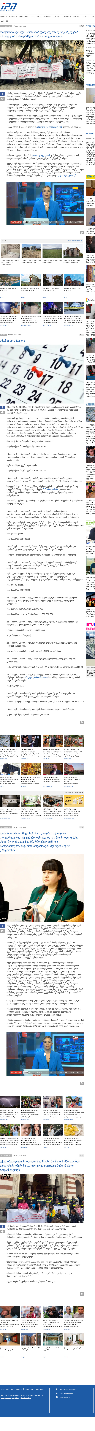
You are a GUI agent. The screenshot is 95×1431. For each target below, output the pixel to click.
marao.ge (3, 1147)
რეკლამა (39, 1389)
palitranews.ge (47, 786)
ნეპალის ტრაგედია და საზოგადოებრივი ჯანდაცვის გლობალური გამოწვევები (30, 1114)
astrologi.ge (46, 1329)
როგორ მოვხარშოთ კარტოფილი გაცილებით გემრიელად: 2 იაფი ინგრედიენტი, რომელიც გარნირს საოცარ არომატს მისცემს (73, 1143)
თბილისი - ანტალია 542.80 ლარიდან (9, 289)
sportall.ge (3, 1329)
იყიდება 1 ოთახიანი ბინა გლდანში (52, 1349)
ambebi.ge (3, 759)
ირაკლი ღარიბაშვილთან (49, 127)
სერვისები (29, 1389)
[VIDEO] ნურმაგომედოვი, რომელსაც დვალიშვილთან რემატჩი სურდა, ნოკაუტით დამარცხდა (9, 1324)
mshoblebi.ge (47, 1119)
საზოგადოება (36, 17)
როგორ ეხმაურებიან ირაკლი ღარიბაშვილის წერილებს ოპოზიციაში (51, 779)
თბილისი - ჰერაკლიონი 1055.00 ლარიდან (30, 289)
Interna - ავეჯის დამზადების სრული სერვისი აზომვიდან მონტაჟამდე (10, 811)
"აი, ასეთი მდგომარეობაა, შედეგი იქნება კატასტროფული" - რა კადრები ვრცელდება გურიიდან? (31, 320)
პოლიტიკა (13, 17)
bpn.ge (2, 786)
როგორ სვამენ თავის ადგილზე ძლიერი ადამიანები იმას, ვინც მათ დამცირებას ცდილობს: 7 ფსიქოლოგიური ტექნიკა (52, 1142)
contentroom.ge (5, 818)
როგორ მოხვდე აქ (75, 240)
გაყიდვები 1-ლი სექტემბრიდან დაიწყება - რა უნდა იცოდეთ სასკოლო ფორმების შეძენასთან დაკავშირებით (9, 783)
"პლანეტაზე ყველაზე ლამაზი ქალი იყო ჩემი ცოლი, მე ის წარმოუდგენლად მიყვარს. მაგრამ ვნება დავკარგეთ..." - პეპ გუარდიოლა (53, 1326)
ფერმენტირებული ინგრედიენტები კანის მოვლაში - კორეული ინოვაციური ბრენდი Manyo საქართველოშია (72, 813)
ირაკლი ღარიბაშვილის (36, 677)
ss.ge (1, 1357)
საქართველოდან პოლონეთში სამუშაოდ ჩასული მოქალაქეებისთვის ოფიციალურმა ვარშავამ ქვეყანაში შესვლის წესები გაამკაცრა (73, 784)
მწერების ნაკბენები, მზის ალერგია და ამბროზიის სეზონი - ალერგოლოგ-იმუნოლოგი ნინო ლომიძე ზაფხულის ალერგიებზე (31, 813)
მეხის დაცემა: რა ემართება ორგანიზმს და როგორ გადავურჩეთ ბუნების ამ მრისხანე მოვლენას (9, 1115)
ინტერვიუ (90, 85)
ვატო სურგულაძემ (67, 175)
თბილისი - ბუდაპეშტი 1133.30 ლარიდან (51, 289)
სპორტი (76, 17)
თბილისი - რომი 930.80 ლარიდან (72, 289)
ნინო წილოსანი (50, 489)
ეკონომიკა (67, 17)
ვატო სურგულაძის (41, 155)
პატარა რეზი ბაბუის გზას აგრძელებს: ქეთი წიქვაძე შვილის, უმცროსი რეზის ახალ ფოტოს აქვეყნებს (9, 1141)
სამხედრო (85, 17)
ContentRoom (78, 792)
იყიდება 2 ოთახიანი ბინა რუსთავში (30, 1349)
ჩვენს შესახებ (16, 1389)
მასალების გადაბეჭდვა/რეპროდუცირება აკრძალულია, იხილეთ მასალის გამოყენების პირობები (22, 1396)
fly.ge (1, 297)
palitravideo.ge (4, 325)
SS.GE (4, 240)
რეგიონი (57, 17)
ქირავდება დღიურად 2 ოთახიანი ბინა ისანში (72, 1349)
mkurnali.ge (4, 1119)
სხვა (2, 21)
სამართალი (23, 17)
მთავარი (3, 17)
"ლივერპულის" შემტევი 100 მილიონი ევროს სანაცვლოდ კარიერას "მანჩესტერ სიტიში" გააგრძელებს (30, 1324)
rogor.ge (45, 1147)
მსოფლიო (47, 17)
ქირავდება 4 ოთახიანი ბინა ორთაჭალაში (8, 1349)
